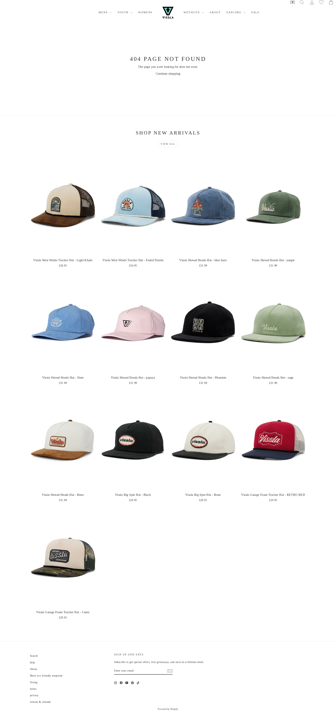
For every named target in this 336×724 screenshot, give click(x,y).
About (33, 669)
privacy (34, 695)
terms (33, 688)
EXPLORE (234, 12)
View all (168, 144)
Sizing (33, 682)
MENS (104, 12)
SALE (255, 12)
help (32, 662)
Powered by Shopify (168, 709)
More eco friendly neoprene (46, 675)
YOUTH (123, 12)
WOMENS (145, 12)
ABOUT (215, 12)
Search (34, 655)
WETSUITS (192, 12)
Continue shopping (168, 73)
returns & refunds (40, 701)
